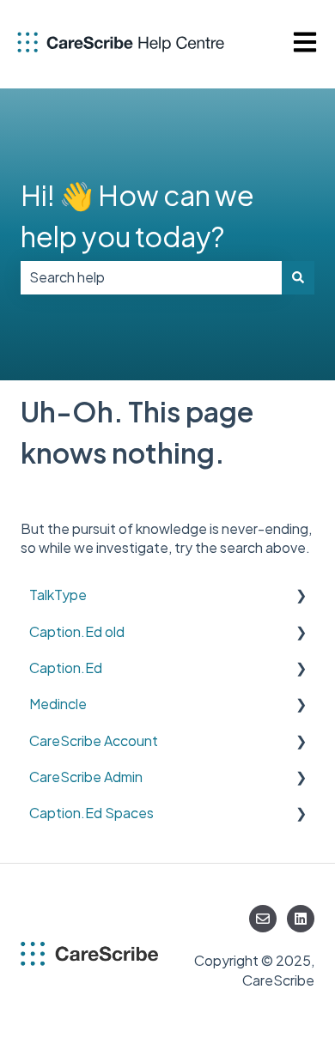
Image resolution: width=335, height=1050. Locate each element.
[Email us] (263, 918)
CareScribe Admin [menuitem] (86, 777)
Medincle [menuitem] (58, 704)
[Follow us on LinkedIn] (300, 918)
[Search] (298, 277)
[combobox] (151, 277)
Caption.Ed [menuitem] (65, 668)
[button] (300, 596)
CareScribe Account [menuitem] (93, 740)
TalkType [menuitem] (58, 595)
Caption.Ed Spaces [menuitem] (91, 813)
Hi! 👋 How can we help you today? (137, 215)
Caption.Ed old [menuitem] (77, 631)
